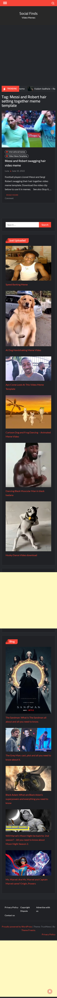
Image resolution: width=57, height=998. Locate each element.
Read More (12, 195)
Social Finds (28, 13)
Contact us (10, 915)
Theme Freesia (28, 930)
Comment (9, 198)
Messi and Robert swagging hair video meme (25, 163)
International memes (17, 152)
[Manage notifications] (49, 991)
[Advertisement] (28, 54)
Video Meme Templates (18, 156)
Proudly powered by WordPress (17, 926)
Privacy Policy (11, 907)
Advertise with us (43, 909)
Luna (7, 171)
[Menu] (5, 3)
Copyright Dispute (25, 909)
